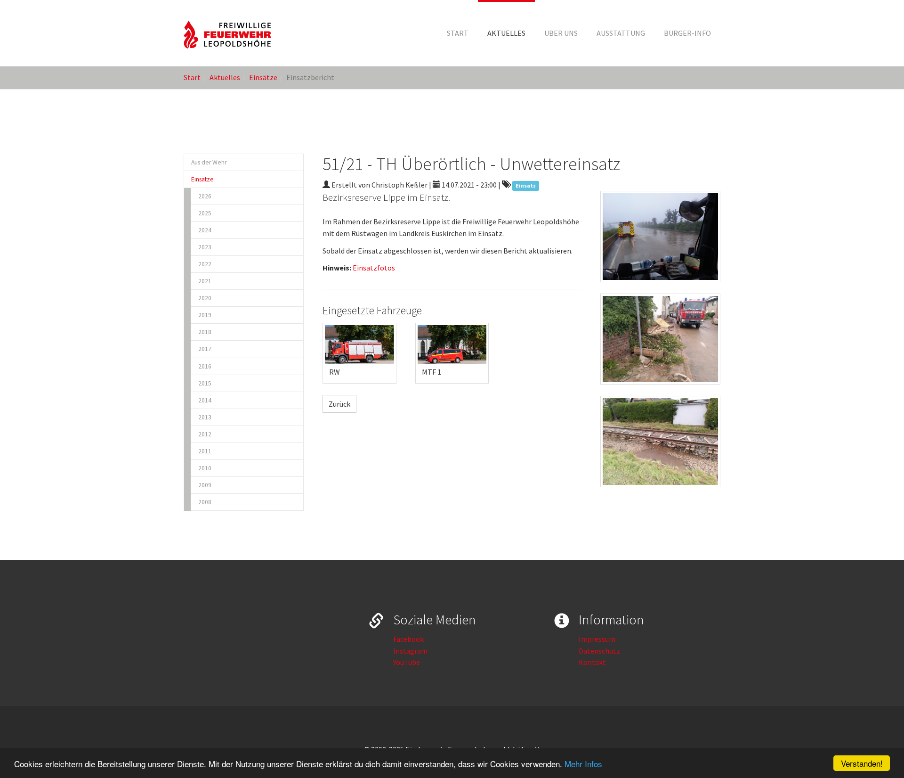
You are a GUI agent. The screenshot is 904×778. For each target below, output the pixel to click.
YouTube (406, 662)
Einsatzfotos (374, 267)
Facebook (408, 639)
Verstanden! (862, 763)
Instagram (410, 650)
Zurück (339, 404)
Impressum (597, 639)
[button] (506, 33)
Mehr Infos (583, 764)
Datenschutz (599, 650)
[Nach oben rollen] (874, 748)
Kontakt (592, 662)
